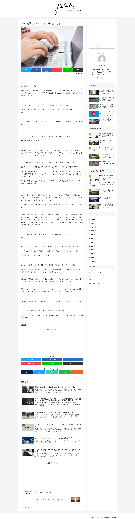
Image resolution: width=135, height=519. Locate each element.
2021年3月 (92, 250)
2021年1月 (92, 257)
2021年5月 (92, 242)
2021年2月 (92, 253)
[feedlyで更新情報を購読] (65, 372)
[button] (113, 47)
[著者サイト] (27, 372)
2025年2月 (92, 219)
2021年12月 (92, 227)
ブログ (23, 324)
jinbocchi (102, 65)
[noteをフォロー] (52, 372)
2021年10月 (92, 231)
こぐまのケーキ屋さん (95, 272)
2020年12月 (92, 261)
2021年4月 (92, 246)
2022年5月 (92, 223)
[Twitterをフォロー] (39, 372)
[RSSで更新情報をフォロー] (77, 372)
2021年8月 (92, 234)
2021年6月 (92, 238)
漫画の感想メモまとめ (95, 283)
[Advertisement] (52, 78)
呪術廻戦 (91, 279)
